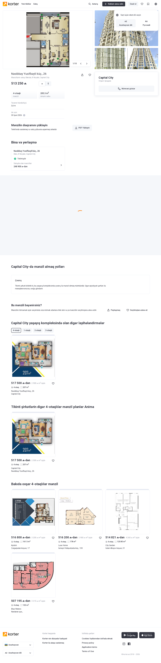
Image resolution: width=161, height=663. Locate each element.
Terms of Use (88, 651)
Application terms (89, 647)
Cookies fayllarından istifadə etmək (97, 639)
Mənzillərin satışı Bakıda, (21, 77)
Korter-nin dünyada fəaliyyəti (54, 639)
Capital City (44, 77)
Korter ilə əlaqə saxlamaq (53, 643)
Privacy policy (88, 643)
